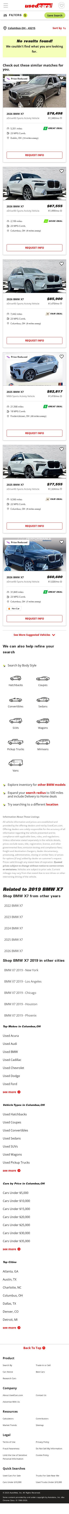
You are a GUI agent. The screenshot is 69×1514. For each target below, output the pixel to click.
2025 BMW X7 (13, 940)
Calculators (8, 1418)
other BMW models (52, 785)
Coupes (42, 685)
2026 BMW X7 (13, 951)
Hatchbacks (16, 685)
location (52, 804)
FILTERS (17, 15)
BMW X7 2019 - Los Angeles (23, 981)
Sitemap (40, 1425)
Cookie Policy (42, 1455)
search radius (36, 793)
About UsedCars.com (13, 1395)
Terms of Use (9, 1442)
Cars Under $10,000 (12, 1482)
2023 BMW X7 (13, 917)
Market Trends (10, 1425)
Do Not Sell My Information (49, 1448)
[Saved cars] (61, 5)
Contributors (42, 1418)
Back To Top (32, 1348)
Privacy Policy (42, 1442)
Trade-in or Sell (43, 1365)
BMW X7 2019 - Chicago (20, 993)
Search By (7, 1365)
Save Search (54, 15)
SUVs (16, 728)
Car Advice (8, 1371)
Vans (16, 770)
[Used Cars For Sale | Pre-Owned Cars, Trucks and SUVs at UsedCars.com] (39, 5)
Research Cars (9, 1378)
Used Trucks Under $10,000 (49, 1482)
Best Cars (40, 1371)
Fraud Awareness (11, 1448)
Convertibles (15, 706)
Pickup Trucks (15, 749)
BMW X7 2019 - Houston (20, 1004)
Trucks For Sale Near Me (47, 1475)
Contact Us (41, 1395)
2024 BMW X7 (13, 928)
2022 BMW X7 (13, 906)
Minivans (43, 749)
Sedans (42, 706)
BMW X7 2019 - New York (21, 970)
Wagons (43, 728)
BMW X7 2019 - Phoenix (20, 1015)
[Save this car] (61, 78)
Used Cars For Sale (12, 1475)
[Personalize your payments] (61, 118)
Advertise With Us (11, 1401)
